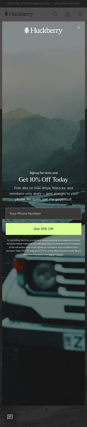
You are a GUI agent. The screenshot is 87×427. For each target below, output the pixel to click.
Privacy (59, 254)
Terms (51, 254)
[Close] (78, 27)
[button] (10, 417)
